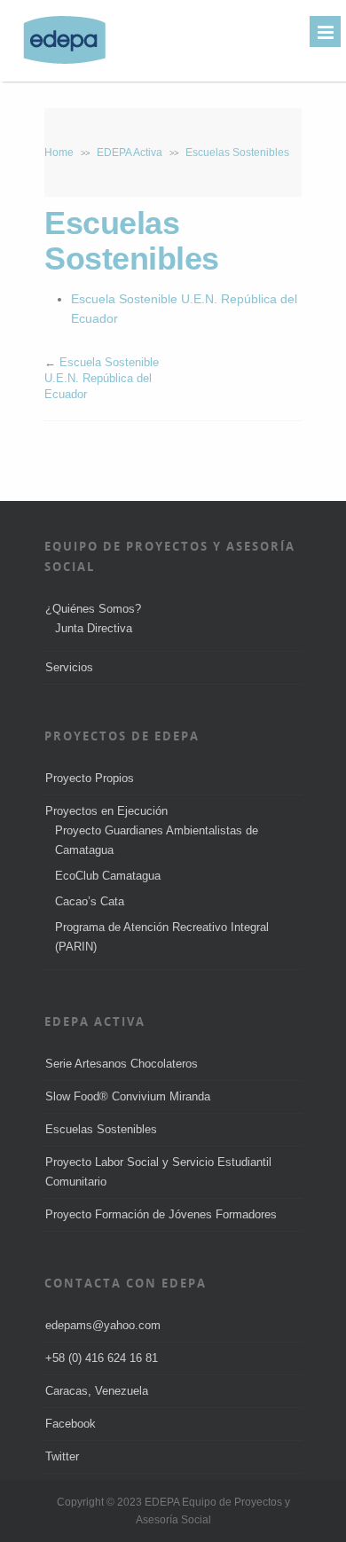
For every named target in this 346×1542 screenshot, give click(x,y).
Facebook (70, 1423)
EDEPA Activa (129, 152)
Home (59, 152)
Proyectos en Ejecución (106, 811)
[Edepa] (55, 62)
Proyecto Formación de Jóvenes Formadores (161, 1214)
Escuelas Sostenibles (101, 1129)
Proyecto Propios (89, 778)
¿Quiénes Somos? (93, 608)
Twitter (62, 1456)
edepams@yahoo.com (103, 1325)
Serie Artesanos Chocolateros (121, 1063)
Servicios (69, 667)
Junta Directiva (93, 628)
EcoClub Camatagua (108, 875)
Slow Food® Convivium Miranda (127, 1096)
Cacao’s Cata (89, 901)
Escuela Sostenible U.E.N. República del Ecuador (101, 378)
